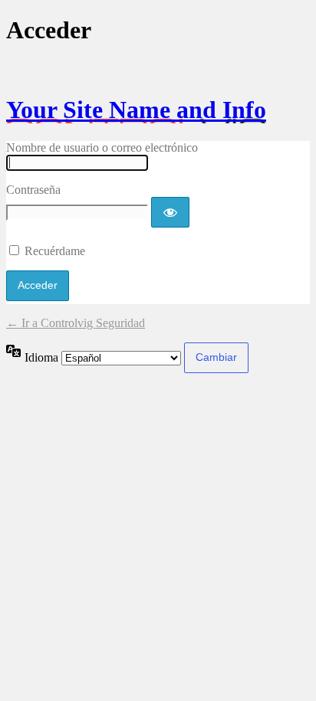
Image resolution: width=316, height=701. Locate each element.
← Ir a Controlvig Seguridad (75, 322)
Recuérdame (55, 250)
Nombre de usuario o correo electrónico (102, 147)
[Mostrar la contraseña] (170, 212)
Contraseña (33, 189)
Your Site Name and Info (136, 109)
